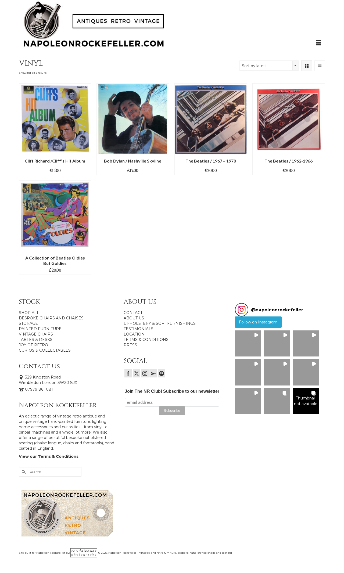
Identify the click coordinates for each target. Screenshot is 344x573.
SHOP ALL (29, 312)
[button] (248, 343)
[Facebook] (128, 373)
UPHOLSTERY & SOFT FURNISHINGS (160, 323)
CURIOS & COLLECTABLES (45, 350)
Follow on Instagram (258, 322)
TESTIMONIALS (138, 328)
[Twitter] (136, 373)
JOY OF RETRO (33, 345)
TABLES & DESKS (35, 339)
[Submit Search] (23, 472)
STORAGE (28, 323)
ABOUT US (134, 318)
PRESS (130, 345)
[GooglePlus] (153, 373)
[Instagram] (145, 373)
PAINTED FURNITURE (40, 328)
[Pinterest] (161, 373)
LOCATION (134, 334)
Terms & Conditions (58, 456)
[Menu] (318, 43)
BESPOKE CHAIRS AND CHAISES (51, 318)
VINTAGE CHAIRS (36, 334)
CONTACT (133, 312)
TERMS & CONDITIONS (146, 339)
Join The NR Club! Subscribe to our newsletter (172, 391)
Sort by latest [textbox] (254, 65)
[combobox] (269, 65)
